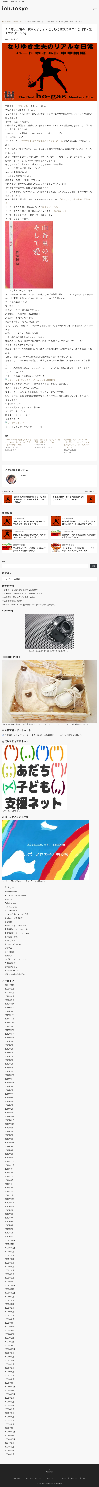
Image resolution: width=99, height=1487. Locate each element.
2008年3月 (9, 1315)
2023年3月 (9, 989)
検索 (4, 561)
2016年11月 (9, 1034)
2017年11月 (9, 1019)
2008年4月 (9, 1312)
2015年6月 (9, 1056)
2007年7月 (9, 1345)
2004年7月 (9, 1450)
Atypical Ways (11, 892)
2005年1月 (9, 1428)
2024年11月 (10, 985)
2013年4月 (9, 1131)
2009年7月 (9, 1259)
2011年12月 (9, 1161)
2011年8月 (9, 1173)
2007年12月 (10, 1326)
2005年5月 (9, 1413)
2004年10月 (10, 1439)
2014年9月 (9, 1086)
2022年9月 (9, 992)
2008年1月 (9, 1323)
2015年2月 (9, 1068)
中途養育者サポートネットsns (17, 933)
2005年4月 (9, 1417)
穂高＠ (23, 475)
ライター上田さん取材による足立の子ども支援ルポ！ (23, 881)
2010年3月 (9, 1229)
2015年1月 (9, 1071)
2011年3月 (9, 1188)
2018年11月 (9, 1007)
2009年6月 (9, 1263)
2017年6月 (9, 1026)
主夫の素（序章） (12, 937)
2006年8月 (9, 1357)
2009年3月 (9, 1274)
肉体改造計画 (10, 963)
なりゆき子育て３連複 (14, 918)
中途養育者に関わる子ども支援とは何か (19, 597)
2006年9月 (9, 1353)
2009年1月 (9, 1281)
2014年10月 (10, 1083)
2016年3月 (9, 1045)
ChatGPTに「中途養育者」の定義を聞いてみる (22, 593)
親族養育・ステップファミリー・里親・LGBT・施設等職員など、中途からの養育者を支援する (43, 735)
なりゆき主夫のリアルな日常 (16, 914)
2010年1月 (9, 1236)
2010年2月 (9, 1233)
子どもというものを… (13, 944)
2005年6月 (9, 1409)
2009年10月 (10, 1248)
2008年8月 (9, 1300)
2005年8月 (9, 1402)
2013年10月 (10, 1124)
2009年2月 (9, 1278)
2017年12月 (10, 1015)
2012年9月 (9, 1146)
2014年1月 (9, 1113)
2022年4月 (9, 996)
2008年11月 (10, 1289)
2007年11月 (10, 1330)
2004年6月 (9, 1454)
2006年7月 (9, 1360)
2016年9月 (9, 1041)
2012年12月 (10, 1143)
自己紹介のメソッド (13, 970)
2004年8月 (9, 1447)
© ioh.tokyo (41, 1483)
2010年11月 (9, 1203)
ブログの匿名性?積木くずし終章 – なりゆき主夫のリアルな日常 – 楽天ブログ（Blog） (18, 442)
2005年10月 (10, 1394)
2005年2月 (9, 1424)
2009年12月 (10, 1240)
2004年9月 (9, 1443)
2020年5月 (9, 1000)
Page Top (49, 1472)
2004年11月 (10, 1435)
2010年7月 (9, 1218)
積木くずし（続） (50, 207)
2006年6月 (9, 1364)
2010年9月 (9, 1210)
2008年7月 (9, 1304)
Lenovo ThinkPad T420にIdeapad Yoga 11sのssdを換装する (29, 605)
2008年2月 (9, 1319)
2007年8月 (9, 1342)
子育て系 (8, 948)
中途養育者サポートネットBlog (17, 929)
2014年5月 (9, 1097)
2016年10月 (10, 1037)
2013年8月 (9, 1128)
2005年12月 (10, 1387)
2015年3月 (9, 1064)
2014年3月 (9, 1105)
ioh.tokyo (15, 8)
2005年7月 (9, 1405)
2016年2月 (9, 1049)
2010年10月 (10, 1206)
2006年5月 (9, 1368)
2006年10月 (10, 1349)
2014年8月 (9, 1090)
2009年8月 (9, 1255)
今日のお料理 (10, 940)
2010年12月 (10, 1199)
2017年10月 (10, 1022)
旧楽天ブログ (10, 955)
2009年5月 (9, 1266)
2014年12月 (10, 1075)
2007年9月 (9, 1338)
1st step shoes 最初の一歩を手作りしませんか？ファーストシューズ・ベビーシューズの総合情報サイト (45, 724)
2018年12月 (10, 1004)
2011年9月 (9, 1169)
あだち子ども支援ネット (12, 811)
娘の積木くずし (60, 211)
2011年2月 (9, 1191)
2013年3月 (9, 1135)
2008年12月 (10, 1285)
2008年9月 (9, 1297)
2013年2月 (9, 1139)
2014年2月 (9, 1109)
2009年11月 (10, 1244)
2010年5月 (9, 1221)
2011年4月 (9, 1184)
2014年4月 (9, 1101)
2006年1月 (9, 1383)
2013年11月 (9, 1120)
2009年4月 (9, 1270)
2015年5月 (9, 1060)
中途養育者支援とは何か (12, 601)
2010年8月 (9, 1214)
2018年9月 (9, 1011)
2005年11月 (10, 1390)
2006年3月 (9, 1375)
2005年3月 (9, 1420)
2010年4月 (9, 1225)
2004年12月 (10, 1432)
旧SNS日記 (9, 952)
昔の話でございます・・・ (15, 959)
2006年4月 (9, 1372)
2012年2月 (9, 1154)
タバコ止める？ (11, 910)
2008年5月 (9, 1308)
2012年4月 (9, 1150)
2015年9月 (9, 1052)
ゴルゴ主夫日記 (11, 907)
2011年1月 (9, 1195)
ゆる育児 (8, 922)
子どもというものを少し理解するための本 (20, 590)
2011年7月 (9, 1176)
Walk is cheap (10, 903)
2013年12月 (10, 1116)
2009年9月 (9, 1251)
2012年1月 (9, 1158)
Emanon (59, 1483)
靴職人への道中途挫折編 (14, 974)
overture (8, 899)
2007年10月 (10, 1334)
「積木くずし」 (23, 106)
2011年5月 (9, 1180)
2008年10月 (10, 1293)
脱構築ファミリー (12, 967)
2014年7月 (9, 1094)
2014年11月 (9, 1079)
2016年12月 (10, 1030)
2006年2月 (9, 1379)
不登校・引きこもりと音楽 (15, 925)
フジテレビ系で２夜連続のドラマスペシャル (43, 141)
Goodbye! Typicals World (15, 895)
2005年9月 (9, 1398)
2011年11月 (9, 1165)
